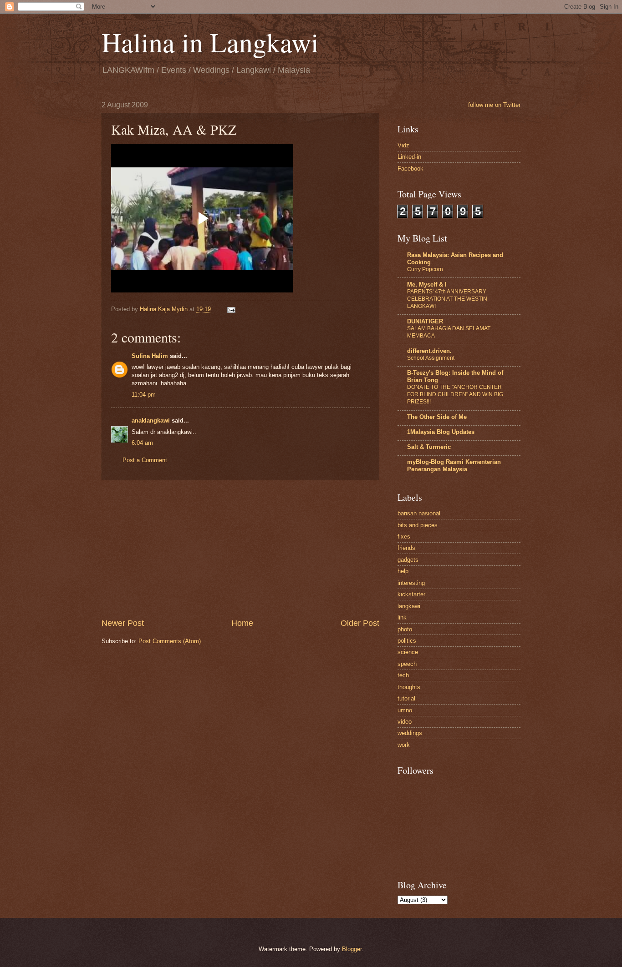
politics (407, 640)
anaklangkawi (151, 420)
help (403, 571)
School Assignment (430, 358)
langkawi (409, 606)
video (405, 721)
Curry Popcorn (425, 269)
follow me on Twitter (494, 104)
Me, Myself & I (427, 284)
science (408, 652)
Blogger (352, 949)
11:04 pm (144, 394)
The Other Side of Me (437, 416)
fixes (404, 536)
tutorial (406, 698)
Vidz (403, 145)
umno (405, 710)
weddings (410, 733)
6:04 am (142, 442)
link (402, 617)
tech (403, 675)
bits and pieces (418, 525)
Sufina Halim (150, 356)
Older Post (360, 623)
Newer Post (123, 623)
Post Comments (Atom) (169, 641)
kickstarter (411, 594)
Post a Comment (144, 460)
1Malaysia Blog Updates (440, 431)
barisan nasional (419, 513)
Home (242, 623)
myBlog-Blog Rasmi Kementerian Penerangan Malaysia (454, 465)
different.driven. (429, 351)
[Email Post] (230, 309)
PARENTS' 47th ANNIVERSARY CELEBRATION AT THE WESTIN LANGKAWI (447, 298)
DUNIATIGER (425, 321)
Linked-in (409, 156)
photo (405, 629)
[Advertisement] (240, 549)
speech (407, 663)
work (404, 744)
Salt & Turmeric (429, 446)
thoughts (409, 687)
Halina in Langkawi (210, 42)
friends (406, 547)
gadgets (408, 559)
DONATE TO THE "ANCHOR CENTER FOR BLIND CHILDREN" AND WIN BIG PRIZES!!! (455, 394)
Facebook (410, 168)
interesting (411, 582)
